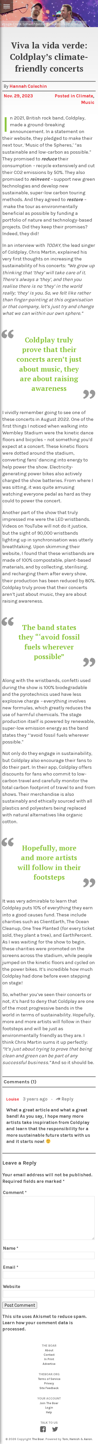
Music (87, 102)
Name (10, 1248)
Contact (49, 1355)
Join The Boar (49, 1403)
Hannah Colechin (28, 86)
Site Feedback (49, 1388)
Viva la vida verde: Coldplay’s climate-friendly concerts (49, 57)
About (49, 1350)
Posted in (65, 95)
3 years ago (36, 1099)
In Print (49, 1359)
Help (49, 1412)
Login (49, 1407)
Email (10, 1267)
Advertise (49, 1364)
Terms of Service (49, 1379)
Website (11, 1286)
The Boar (38, 1439)
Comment (15, 1192)
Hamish (75, 1439)
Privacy (49, 1383)
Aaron (88, 1439)
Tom (65, 1439)
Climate (84, 95)
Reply (66, 1099)
